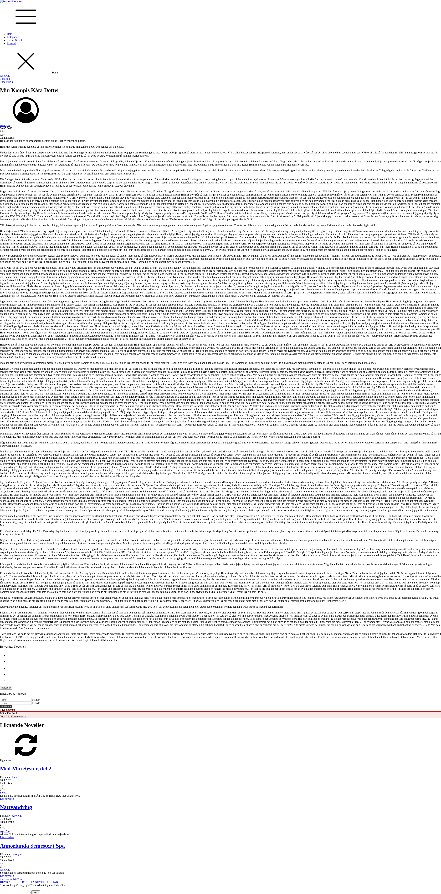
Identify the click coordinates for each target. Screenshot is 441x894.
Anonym (5, 125)
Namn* (36, 699)
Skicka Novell (14, 40)
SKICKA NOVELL (35, 882)
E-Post (35, 702)
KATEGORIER (15, 882)
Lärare (15, 777)
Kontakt (11, 43)
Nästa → (18, 878)
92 (11, 878)
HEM (3, 882)
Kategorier (12, 37)
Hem (9, 33)
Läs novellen (7, 798)
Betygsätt (6, 687)
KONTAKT (53, 882)
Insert (35, 892)
